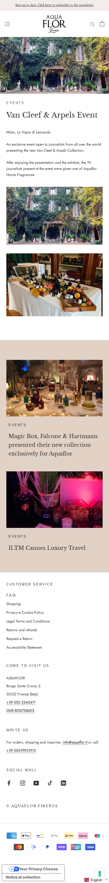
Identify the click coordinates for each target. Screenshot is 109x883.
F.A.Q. (11, 595)
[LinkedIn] (63, 783)
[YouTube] (36, 783)
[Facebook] (9, 783)
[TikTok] (50, 783)
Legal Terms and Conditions (28, 621)
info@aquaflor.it (75, 742)
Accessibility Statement (24, 647)
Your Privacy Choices (38, 869)
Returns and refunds (21, 630)
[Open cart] (102, 23)
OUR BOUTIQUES (20, 710)
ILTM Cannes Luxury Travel (47, 548)
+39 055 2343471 (20, 702)
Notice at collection (23, 877)
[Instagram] (22, 783)
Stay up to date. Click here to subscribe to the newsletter (54, 5)
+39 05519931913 (21, 750)
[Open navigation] (7, 24)
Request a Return (19, 638)
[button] (96, 880)
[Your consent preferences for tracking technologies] (100, 874)
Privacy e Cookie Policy (25, 612)
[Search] (92, 24)
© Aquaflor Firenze (32, 806)
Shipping (13, 603)
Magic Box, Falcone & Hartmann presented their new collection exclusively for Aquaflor (53, 445)
